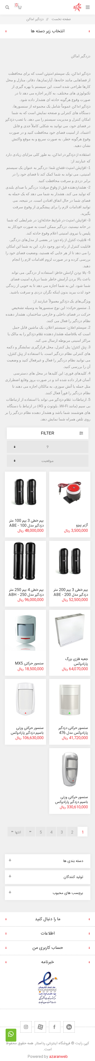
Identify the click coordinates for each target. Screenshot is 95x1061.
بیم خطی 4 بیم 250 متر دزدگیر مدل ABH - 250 (26, 592)
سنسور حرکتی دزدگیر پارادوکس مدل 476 (73, 730)
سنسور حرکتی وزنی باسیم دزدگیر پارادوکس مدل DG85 (71, 802)
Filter (47, 433)
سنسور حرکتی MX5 (29, 663)
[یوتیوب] (40, 1027)
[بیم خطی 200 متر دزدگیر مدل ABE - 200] (69, 561)
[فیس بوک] (54, 1027)
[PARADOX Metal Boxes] (69, 630)
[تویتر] (69, 1027)
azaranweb (58, 1057)
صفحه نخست (61, 19)
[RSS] (26, 1027)
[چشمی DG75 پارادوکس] (25, 699)
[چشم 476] (69, 699)
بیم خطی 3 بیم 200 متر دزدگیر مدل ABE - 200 (71, 592)
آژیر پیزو (82, 525)
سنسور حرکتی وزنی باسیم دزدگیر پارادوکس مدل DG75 (27, 733)
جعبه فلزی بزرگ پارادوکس (76, 661)
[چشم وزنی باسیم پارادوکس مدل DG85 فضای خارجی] (69, 768)
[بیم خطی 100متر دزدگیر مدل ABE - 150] (25, 492)
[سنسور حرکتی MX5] (25, 630)
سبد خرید (16, 5)
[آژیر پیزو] (69, 492)
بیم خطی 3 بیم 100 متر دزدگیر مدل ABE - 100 (26, 523)
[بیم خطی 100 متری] (25, 561)
